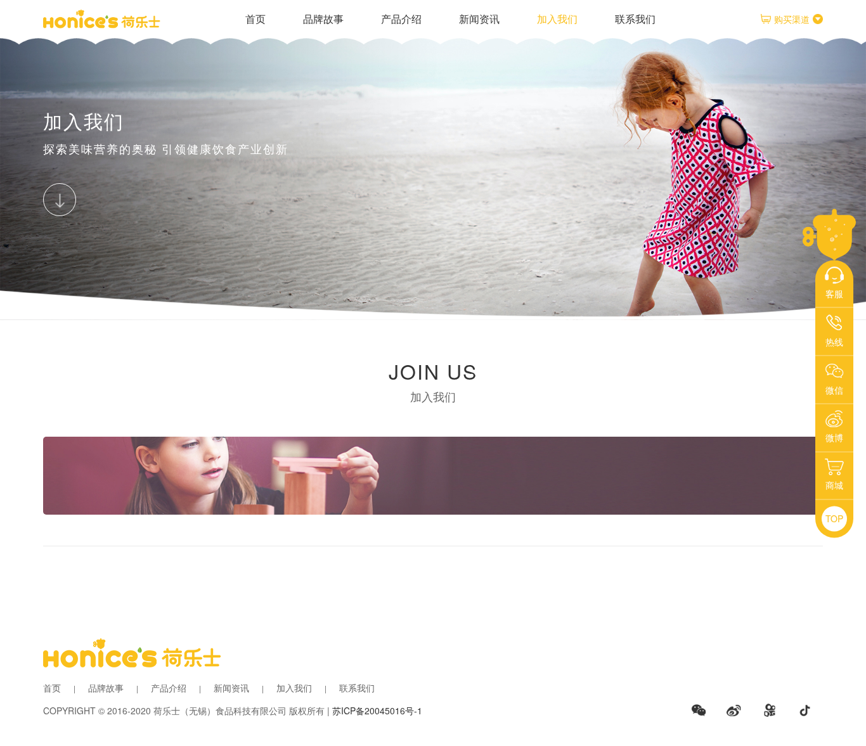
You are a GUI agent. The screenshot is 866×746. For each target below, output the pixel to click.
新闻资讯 (479, 18)
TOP (834, 518)
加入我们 (557, 18)
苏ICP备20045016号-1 (377, 710)
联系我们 (635, 18)
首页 (255, 18)
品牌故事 (323, 18)
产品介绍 (401, 18)
